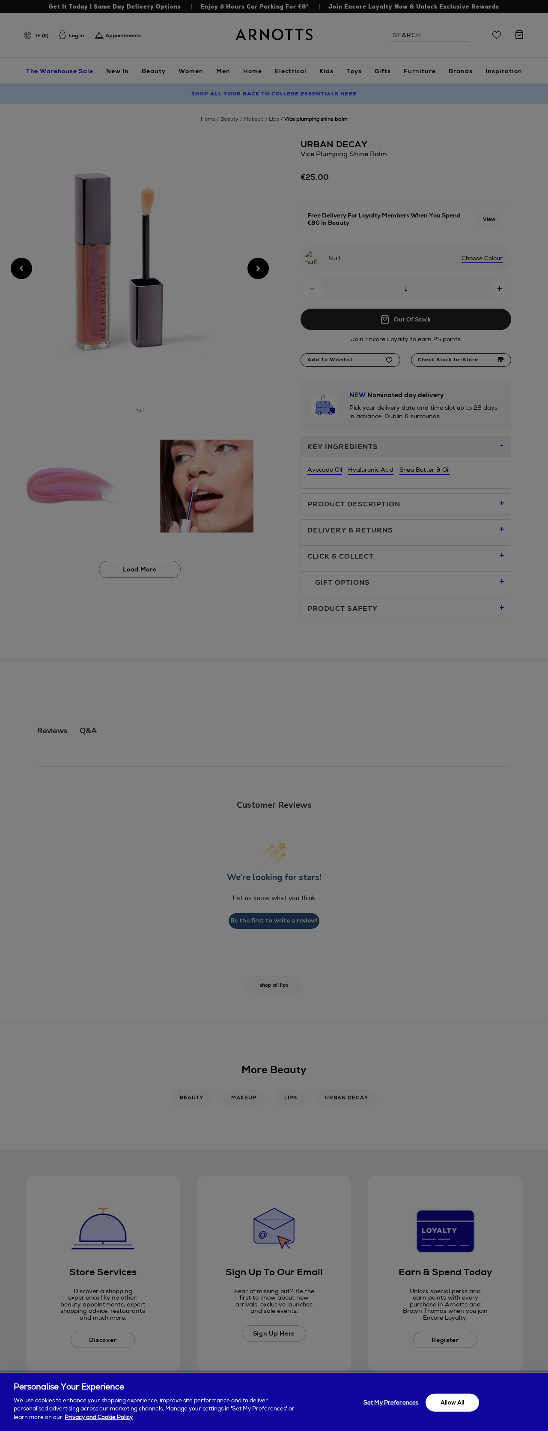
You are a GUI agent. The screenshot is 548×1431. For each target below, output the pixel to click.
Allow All (452, 1402)
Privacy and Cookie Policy (99, 1416)
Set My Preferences (390, 1402)
